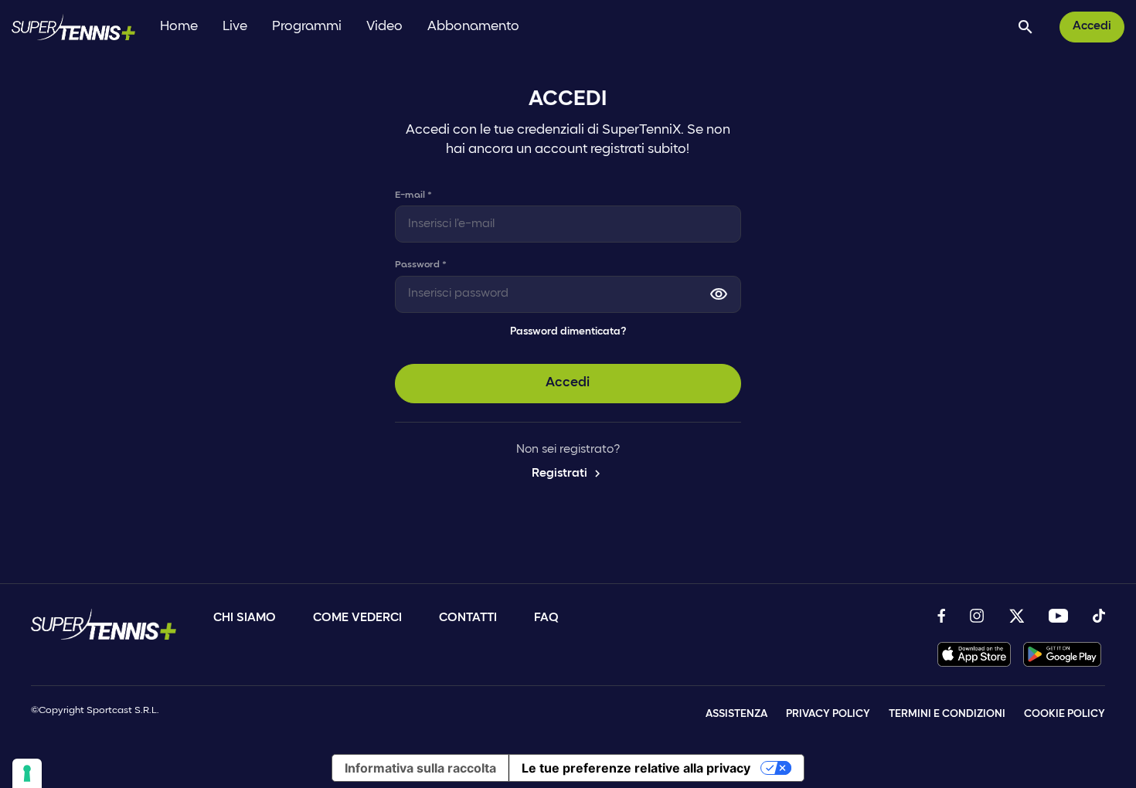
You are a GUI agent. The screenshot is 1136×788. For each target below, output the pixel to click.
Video (384, 27)
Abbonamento (473, 27)
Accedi (1092, 26)
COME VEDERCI (357, 618)
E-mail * (413, 195)
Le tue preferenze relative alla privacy (636, 768)
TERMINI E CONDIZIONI (947, 714)
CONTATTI (468, 618)
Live (235, 27)
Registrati (568, 474)
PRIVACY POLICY (828, 714)
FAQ (546, 618)
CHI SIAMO (244, 618)
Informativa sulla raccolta (420, 768)
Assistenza (736, 714)
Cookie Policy (1064, 714)
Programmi (307, 27)
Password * (421, 265)
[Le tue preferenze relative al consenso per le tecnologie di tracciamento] (27, 773)
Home (179, 27)
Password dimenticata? (568, 332)
